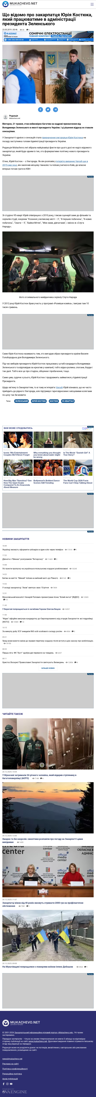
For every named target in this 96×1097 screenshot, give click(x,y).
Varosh (59, 387)
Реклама (48, 36)
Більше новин (48, 668)
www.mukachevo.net (38, 1041)
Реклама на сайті (10, 1064)
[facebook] (3, 1084)
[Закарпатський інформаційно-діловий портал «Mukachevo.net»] (19, 4)
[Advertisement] (48, 193)
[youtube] (11, 1084)
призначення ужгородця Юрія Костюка (62, 137)
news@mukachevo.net (12, 1059)
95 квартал (68, 401)
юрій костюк (39, 401)
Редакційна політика (12, 1074)
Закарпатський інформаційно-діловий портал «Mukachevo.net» (43, 1032)
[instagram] (7, 1084)
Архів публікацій (10, 1079)
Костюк (54, 401)
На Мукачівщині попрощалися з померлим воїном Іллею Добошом (37, 966)
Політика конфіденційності (15, 1069)
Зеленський (21, 401)
